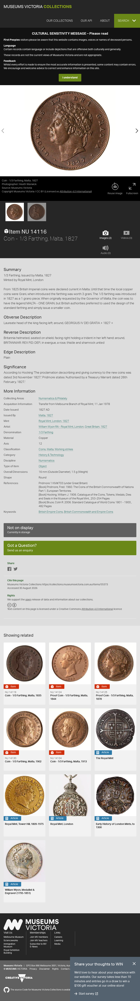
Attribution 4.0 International (75, 191)
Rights (55, 969)
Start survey (86, 993)
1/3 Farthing (46, 432)
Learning (58, 940)
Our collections (59, 20)
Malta (42, 415)
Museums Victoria (38, 7)
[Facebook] (9, 570)
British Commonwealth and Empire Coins (88, 512)
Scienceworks (11, 940)
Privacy (33, 969)
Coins (42, 449)
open (28, 599)
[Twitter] (15, 570)
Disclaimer (44, 969)
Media (57, 944)
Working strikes (64, 449)
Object (43, 466)
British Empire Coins (51, 512)
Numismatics (47, 460)
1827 (49, 415)
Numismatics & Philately (53, 398)
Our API (86, 20)
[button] (127, 21)
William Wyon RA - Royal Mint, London (61, 426)
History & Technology (51, 455)
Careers (58, 937)
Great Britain (92, 426)
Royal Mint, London (50, 421)
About (105, 20)
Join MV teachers (38, 940)
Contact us (66, 969)
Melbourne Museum (14, 937)
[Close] (134, 964)
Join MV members (39, 937)
